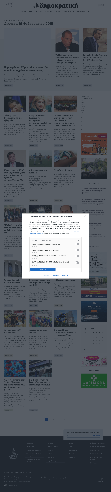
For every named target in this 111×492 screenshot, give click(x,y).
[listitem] (55, 240)
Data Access (55, 275)
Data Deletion (45, 275)
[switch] (77, 244)
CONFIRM (43, 269)
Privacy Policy (65, 275)
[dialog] (55, 246)
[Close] (85, 216)
